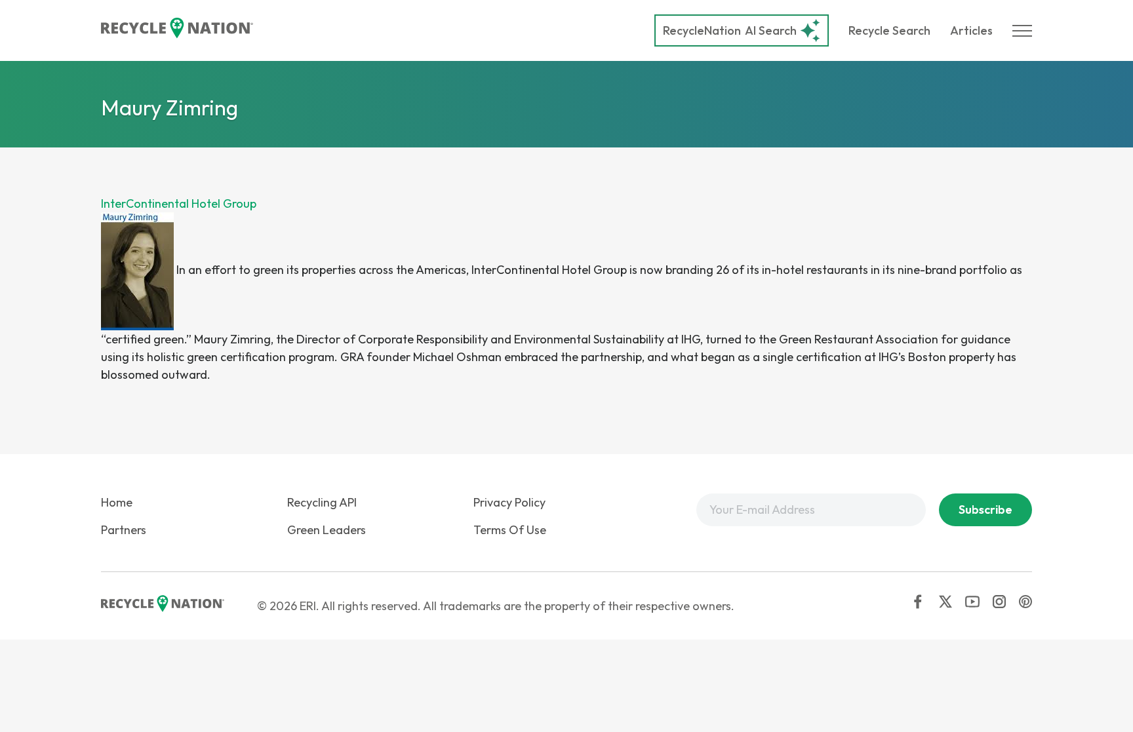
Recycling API (322, 502)
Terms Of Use (509, 529)
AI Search (730, 30)
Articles (971, 30)
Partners (123, 529)
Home (116, 502)
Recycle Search (889, 30)
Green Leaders (326, 529)
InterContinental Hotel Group (178, 203)
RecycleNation (702, 30)
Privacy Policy (509, 502)
